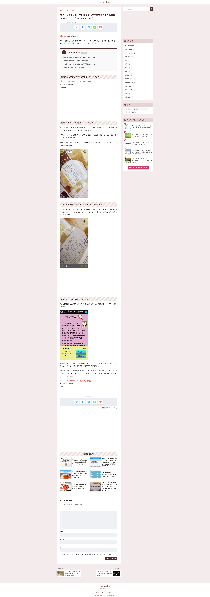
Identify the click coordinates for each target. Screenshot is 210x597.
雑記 (127, 93)
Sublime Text (128, 109)
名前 (61, 532)
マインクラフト (144, 109)
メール (62, 539)
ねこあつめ (136, 109)
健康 (127, 60)
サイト (62, 547)
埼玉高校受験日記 (131, 46)
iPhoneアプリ (113, 408)
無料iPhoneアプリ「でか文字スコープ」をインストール (80, 57)
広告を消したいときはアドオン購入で (74, 67)
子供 (126, 112)
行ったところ (130, 53)
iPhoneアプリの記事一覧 (137, 168)
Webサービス (130, 82)
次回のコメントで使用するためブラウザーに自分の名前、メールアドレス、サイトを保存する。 (88, 554)
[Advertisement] (88, 104)
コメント (62, 509)
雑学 (127, 64)
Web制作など (130, 90)
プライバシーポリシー (100, 592)
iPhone (128, 75)
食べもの (129, 68)
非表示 (84, 52)
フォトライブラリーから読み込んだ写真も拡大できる (79, 64)
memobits (105, 2)
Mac (127, 71)
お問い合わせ (112, 592)
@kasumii (63, 36)
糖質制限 (134, 112)
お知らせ (128, 97)
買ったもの (129, 49)
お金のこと (129, 57)
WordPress (129, 86)
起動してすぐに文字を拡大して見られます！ (76, 61)
